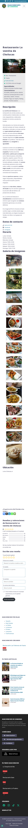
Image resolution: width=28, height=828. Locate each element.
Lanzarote (9, 631)
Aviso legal (8, 823)
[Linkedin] (9, 514)
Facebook (7, 227)
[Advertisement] (14, 24)
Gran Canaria (9, 623)
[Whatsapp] (12, 514)
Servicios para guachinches (20, 1)
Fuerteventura (10, 633)
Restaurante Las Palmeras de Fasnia (14, 645)
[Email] (14, 514)
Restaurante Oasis (8, 777)
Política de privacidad (17, 823)
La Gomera (9, 627)
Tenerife (8, 621)
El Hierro (8, 629)
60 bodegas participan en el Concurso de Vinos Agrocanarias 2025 (17, 677)
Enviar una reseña (9, 599)
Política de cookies (14, 825)
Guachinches (13, 6)
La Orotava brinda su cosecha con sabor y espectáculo (16, 665)
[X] (7, 514)
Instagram (7, 229)
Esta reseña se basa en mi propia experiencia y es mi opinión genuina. (15, 594)
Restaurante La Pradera (10, 788)
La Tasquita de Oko (9, 766)
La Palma (8, 625)
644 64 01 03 (9, 80)
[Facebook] (4, 514)
